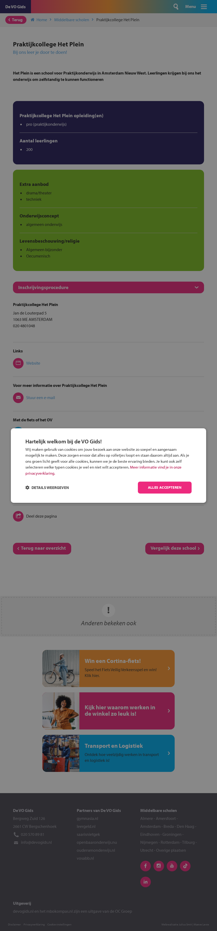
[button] (47, 487)
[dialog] (108, 465)
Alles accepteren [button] (165, 487)
